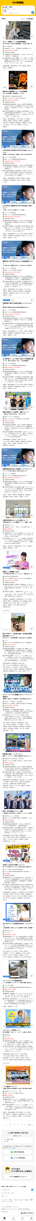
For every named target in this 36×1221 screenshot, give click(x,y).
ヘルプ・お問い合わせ (6, 1206)
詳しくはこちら (12, 1147)
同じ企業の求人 (6, 610)
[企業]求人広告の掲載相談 (24, 1208)
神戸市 (15, 1199)
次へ (29, 1125)
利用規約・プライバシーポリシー (9, 1208)
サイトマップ (16, 1206)
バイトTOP (4, 1199)
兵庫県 (10, 1199)
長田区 (20, 1199)
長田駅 (26, 1199)
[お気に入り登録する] (32, 37)
